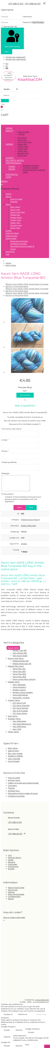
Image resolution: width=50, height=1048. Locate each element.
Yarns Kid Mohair (20, 695)
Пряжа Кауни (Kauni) (30, 519)
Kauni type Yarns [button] (15, 658)
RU (7, 64)
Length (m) (14, 538)
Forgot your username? (16, 59)
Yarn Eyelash (14, 761)
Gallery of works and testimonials (23, 783)
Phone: (5, 451)
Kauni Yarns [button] (13, 648)
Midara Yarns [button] (14, 682)
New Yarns (22, 138)
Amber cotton (19, 690)
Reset (31, 507)
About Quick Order (16, 887)
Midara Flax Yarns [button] (16, 666)
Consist (16, 550)
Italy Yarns (12, 716)
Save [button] (27, 1044)
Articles (11, 869)
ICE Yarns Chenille (21, 705)
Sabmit (19, 507)
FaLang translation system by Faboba (9, 635)
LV (7, 66)
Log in (7, 51)
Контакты (12, 174)
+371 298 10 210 (15, 3)
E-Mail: (5, 440)
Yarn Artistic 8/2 (20, 653)
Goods (10, 158)
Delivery (11, 892)
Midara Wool (22, 146)
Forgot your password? (15, 57)
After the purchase (16, 894)
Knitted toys (13, 866)
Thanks (11, 788)
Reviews (11, 862)
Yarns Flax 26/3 (19, 677)
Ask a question (25, 395)
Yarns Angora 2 (19, 687)
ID (18, 514)
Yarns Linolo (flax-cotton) (24, 679)
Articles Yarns (14, 780)
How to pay (13, 890)
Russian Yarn (23, 153)
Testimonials (13, 163)
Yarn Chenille (14, 759)
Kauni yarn (22, 140)
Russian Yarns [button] (14, 719)
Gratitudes (12, 864)
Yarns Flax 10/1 (19, 669)
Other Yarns (13, 732)
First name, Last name (12, 429)
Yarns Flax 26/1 (19, 671)
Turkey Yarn (22, 149)
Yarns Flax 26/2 (19, 674)
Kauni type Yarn (24, 142)
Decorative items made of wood (23, 793)
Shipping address (9, 462)
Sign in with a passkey (12, 46)
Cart (8, 177)
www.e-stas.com (42, 1000)
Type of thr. (14, 544)
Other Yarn (22, 155)
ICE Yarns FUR (19, 703)
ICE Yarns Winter (20, 708)
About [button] (9, 131)
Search (11, 899)
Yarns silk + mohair (21, 698)
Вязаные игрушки (31, 165)
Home (9, 128)
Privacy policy (8, 494)
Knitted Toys (14, 791)
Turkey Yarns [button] (14, 700)
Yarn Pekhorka (19, 721)
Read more (41, 1014)
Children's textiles (30, 168)
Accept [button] (7, 1030)
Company (12, 785)
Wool (25, 551)
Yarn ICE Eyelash (20, 711)
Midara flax (22, 144)
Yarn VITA (17, 729)
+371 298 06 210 (32, 3)
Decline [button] (19, 1030)
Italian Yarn (22, 151)
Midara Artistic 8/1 (21, 661)
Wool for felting (14, 858)
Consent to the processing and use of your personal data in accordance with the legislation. (23, 499)
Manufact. (15, 526)
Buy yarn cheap (15, 753)
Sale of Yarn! (13, 751)
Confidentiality (14, 896)
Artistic (24, 544)
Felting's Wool (15, 160)
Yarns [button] (9, 144)
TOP (47, 1046)
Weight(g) (14, 532)
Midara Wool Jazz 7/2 (22, 664)
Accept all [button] (8, 1014)
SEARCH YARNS (15, 756)
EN (7, 68)
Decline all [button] (22, 1014)
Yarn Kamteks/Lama (22, 724)
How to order (23, 132)
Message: (5, 473)
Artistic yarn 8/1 (20, 650)
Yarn (10, 855)
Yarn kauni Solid (20, 656)
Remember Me (10, 26)
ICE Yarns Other (20, 713)
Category (15, 519)
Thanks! (21, 134)
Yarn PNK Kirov (19, 726)
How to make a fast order (14, 917)
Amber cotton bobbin (23, 692)
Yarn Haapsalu (19, 685)
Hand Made (11, 167)
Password (27, 22)
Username (27, 16)
